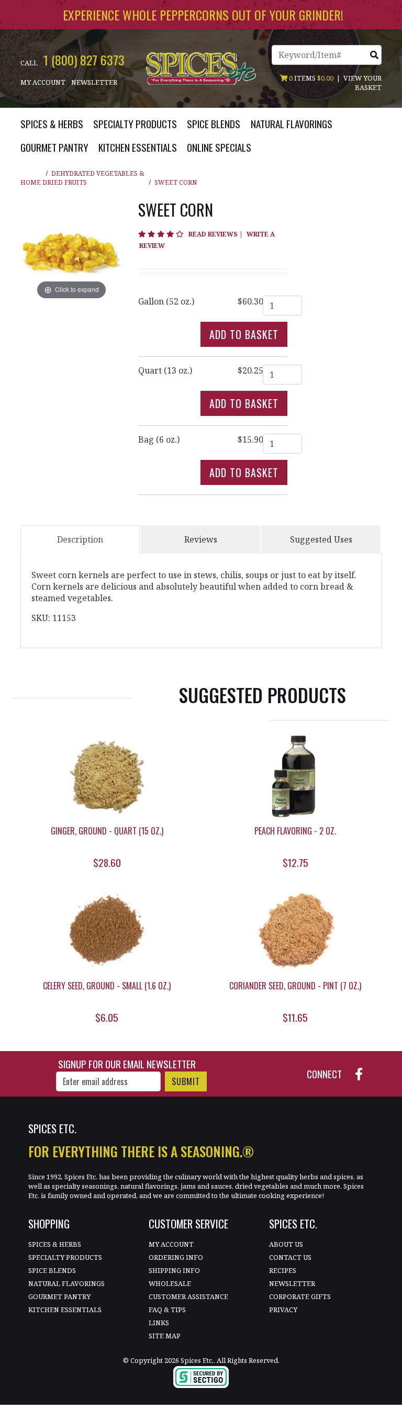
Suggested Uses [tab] (321, 539)
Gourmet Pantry (59, 1296)
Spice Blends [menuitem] (213, 123)
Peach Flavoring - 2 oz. (295, 831)
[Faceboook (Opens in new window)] (363, 1073)
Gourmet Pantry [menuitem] (54, 147)
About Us (286, 1244)
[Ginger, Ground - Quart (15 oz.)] (106, 776)
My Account (42, 82)
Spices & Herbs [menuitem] (51, 123)
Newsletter (94, 82)
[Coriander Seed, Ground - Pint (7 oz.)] (295, 931)
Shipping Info (174, 1270)
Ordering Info (176, 1257)
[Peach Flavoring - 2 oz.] (295, 776)
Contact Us (290, 1257)
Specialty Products (65, 1257)
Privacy (283, 1309)
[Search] (374, 55)
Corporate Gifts (300, 1296)
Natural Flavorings (66, 1283)
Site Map (165, 1335)
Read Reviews (216, 234)
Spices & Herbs (54, 1244)
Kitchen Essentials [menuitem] (137, 147)
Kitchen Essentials (65, 1309)
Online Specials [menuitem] (219, 147)
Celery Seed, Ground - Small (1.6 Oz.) (107, 985)
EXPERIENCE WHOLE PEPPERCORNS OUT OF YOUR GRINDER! (203, 14)
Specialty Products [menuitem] (135, 123)
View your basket (362, 82)
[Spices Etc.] (201, 67)
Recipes (282, 1270)
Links (159, 1322)
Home (30, 182)
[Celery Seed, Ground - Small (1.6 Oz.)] (106, 931)
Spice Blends (52, 1270)
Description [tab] (80, 539)
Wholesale (170, 1283)
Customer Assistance (188, 1296)
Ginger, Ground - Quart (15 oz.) (107, 831)
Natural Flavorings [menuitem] (291, 123)
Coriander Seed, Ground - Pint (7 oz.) (295, 985)
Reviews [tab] (200, 539)
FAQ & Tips (167, 1309)
